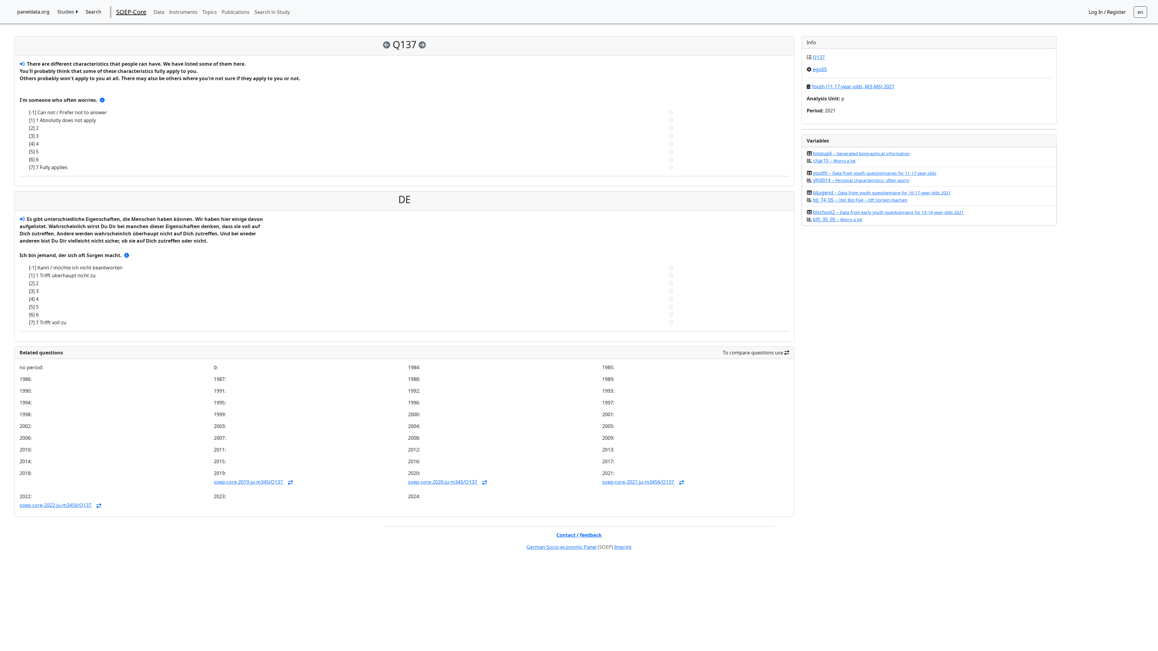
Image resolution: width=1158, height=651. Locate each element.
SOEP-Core (131, 12)
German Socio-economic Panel (561, 547)
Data (158, 12)
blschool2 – (888, 212)
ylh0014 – (861, 180)
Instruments (183, 12)
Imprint (622, 547)
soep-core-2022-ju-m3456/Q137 (56, 505)
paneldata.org (33, 11)
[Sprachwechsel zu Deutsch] (1140, 12)
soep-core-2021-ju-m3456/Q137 (638, 482)
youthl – (874, 173)
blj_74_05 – (860, 200)
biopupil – (861, 153)
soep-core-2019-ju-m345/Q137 (249, 482)
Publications (236, 12)
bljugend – (882, 192)
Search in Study (272, 12)
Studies (66, 11)
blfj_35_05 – (837, 219)
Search (93, 11)
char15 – (834, 160)
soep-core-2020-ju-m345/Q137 (443, 482)
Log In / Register (1107, 12)
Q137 (819, 57)
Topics (209, 12)
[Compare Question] (290, 482)
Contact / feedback (579, 535)
